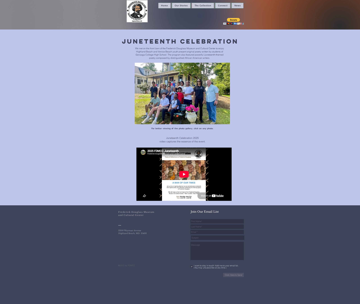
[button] (244, 2)
